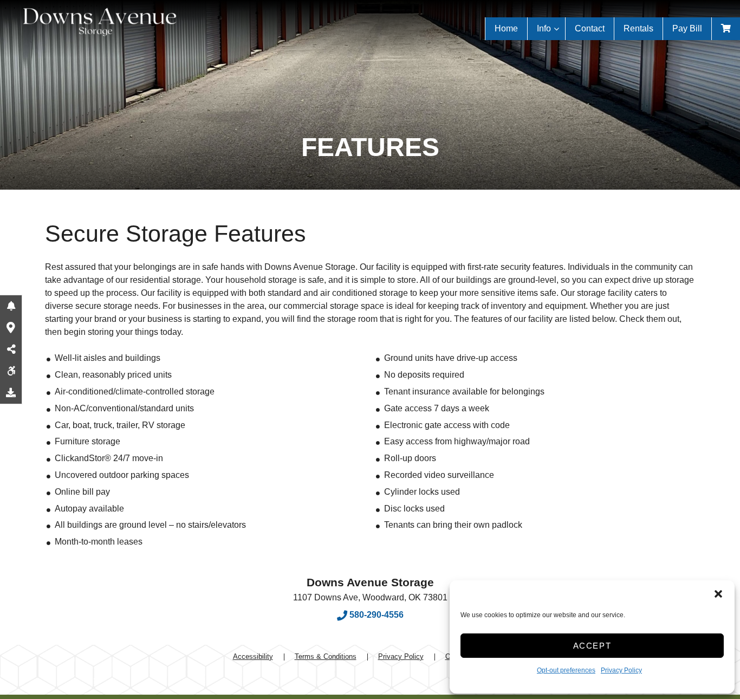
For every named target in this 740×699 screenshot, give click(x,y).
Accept (592, 645)
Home (506, 28)
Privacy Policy (621, 670)
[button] (718, 593)
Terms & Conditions (325, 656)
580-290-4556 (375, 614)
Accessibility (253, 656)
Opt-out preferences (566, 670)
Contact (590, 28)
